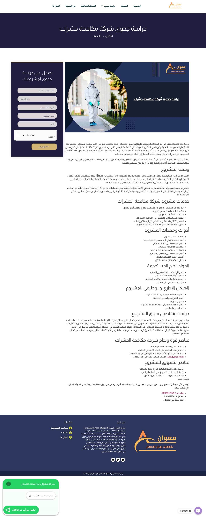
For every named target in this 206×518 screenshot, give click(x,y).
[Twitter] (118, 460)
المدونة (124, 6)
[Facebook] (123, 460)
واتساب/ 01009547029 (173, 393)
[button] (8, 484)
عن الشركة (70, 6)
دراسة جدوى (109, 6)
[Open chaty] (198, 510)
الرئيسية (137, 6)
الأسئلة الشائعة (88, 6)
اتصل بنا (56, 6)
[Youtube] (113, 460)
